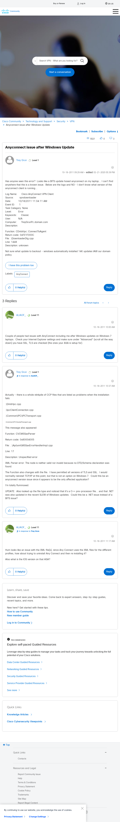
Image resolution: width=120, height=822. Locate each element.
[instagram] (86, 812)
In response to (28, 376)
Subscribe (97, 132)
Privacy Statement (13, 816)
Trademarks (23, 795)
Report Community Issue (29, 774)
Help (20, 779)
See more (12, 690)
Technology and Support (39, 121)
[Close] (82, 808)
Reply (109, 287)
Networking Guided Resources (23, 669)
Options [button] (111, 132)
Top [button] (8, 745)
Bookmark (82, 132)
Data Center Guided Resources (23, 662)
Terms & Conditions (27, 783)
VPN (72, 121)
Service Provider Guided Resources (25, 683)
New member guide (18, 615)
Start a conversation (60, 72)
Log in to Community (19, 622)
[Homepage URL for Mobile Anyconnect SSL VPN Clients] (108, 303)
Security (61, 121)
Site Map (22, 799)
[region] (43, 813)
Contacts (22, 759)
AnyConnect (22, 274)
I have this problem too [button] (21, 265)
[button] (9, 287)
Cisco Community (11, 121)
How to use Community (20, 611)
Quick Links (19, 753)
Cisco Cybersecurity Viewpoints (25, 721)
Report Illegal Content (28, 803)
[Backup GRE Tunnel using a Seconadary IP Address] (103, 303)
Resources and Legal (24, 768)
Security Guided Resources (21, 676)
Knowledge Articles (18, 714)
